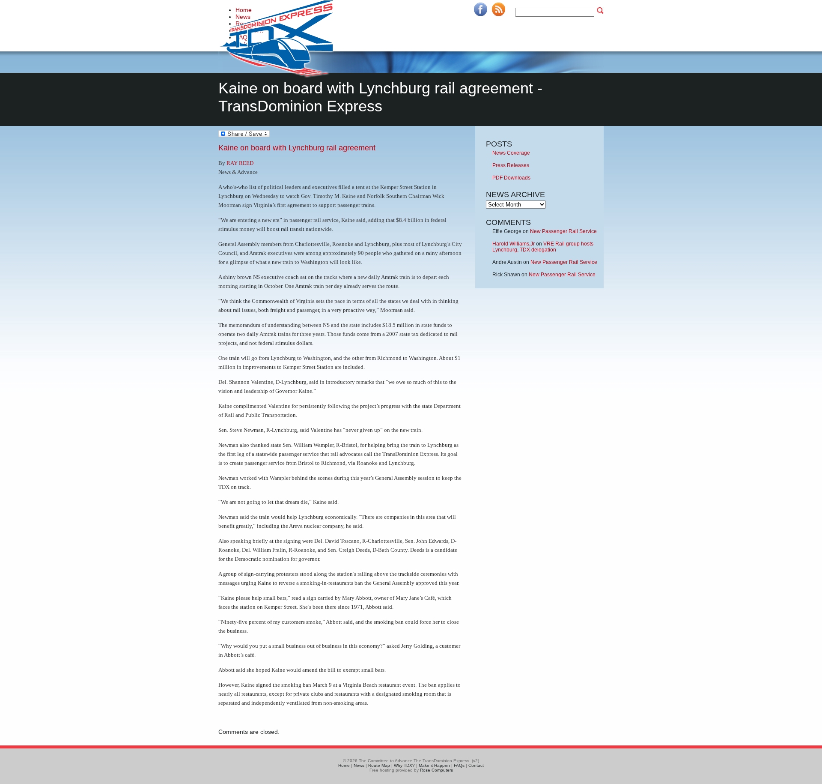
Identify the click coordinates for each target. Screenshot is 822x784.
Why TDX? (404, 765)
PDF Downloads (511, 178)
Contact (476, 765)
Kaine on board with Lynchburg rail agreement (296, 148)
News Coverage (511, 153)
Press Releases (510, 165)
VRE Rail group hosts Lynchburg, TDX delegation (542, 247)
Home (344, 765)
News (359, 765)
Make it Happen (434, 765)
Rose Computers (436, 770)
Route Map (379, 765)
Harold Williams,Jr (513, 244)
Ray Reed (239, 163)
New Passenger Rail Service (563, 231)
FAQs (459, 765)
